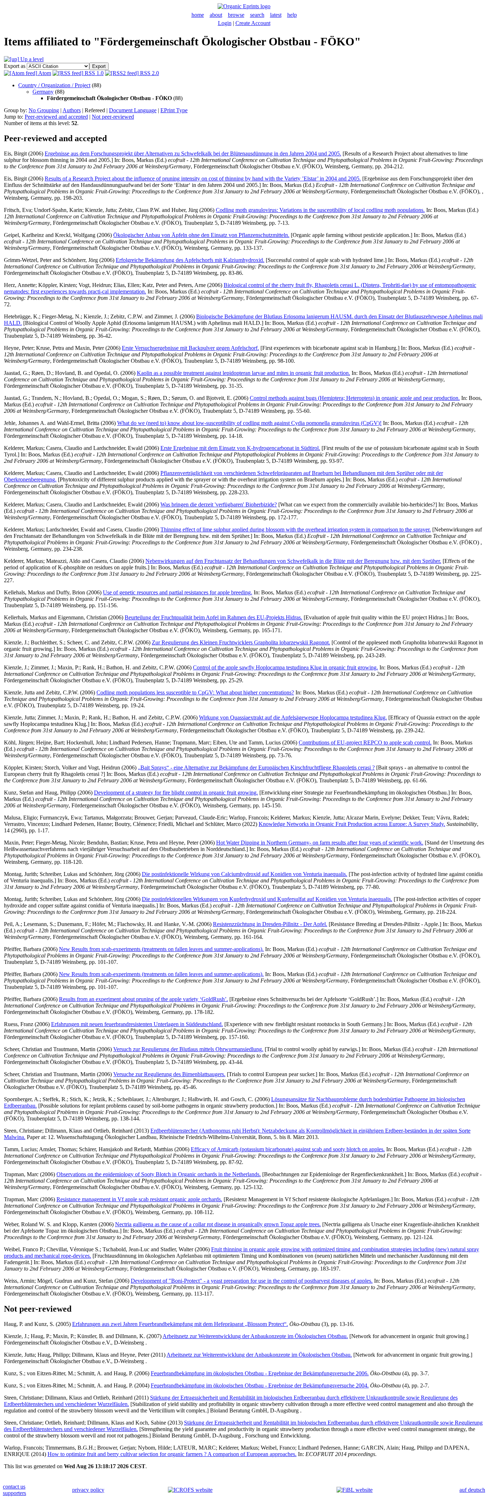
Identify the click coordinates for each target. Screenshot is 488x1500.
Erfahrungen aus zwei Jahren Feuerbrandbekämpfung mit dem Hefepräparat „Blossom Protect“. (180, 1324)
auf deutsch (472, 1490)
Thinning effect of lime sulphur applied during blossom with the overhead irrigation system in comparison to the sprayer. (295, 529)
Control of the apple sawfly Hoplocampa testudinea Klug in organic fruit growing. (285, 667)
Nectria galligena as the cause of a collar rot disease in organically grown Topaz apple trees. (218, 1224)
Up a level (31, 59)
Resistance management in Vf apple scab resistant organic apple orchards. (139, 1199)
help (292, 15)
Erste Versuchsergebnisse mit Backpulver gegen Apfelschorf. (190, 348)
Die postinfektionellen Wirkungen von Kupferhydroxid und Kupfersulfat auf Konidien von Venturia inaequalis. (267, 899)
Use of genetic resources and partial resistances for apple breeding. (177, 592)
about (216, 15)
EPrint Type (174, 110)
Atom (44, 73)
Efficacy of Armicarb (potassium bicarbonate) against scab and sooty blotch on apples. (288, 1149)
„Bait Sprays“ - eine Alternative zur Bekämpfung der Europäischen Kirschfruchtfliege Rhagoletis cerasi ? (256, 767)
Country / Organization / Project (54, 85)
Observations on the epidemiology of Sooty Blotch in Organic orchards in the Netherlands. (158, 1174)
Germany (43, 92)
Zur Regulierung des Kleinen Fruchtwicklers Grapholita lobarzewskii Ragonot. (241, 642)
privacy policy (88, 1490)
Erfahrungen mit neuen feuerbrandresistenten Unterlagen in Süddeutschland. (137, 1024)
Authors (72, 110)
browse (236, 15)
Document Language (132, 110)
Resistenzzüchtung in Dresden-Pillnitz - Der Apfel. (270, 924)
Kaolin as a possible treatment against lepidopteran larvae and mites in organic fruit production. (243, 373)
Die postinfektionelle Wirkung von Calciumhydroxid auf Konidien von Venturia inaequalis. (244, 874)
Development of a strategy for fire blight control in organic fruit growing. (176, 792)
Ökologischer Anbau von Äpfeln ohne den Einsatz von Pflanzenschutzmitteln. (201, 235)
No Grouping (44, 110)
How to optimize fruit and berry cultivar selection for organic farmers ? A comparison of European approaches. (172, 1454)
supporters (14, 1493)
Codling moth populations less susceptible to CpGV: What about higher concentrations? (195, 692)
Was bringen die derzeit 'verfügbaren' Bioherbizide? (218, 504)
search (257, 15)
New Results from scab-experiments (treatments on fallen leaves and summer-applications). (161, 949)
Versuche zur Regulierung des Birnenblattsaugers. (169, 1074)
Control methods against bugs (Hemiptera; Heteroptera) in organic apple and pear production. (355, 398)
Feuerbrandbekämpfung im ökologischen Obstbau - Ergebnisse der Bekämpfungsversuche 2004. (260, 1385)
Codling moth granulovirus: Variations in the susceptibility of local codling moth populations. (320, 210)
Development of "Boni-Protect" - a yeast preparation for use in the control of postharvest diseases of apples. (252, 1281)
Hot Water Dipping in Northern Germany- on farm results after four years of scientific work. (319, 843)
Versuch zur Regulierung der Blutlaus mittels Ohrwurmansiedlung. (188, 1049)
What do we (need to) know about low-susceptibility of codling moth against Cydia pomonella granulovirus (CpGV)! (249, 423)
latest (276, 15)
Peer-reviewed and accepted (56, 117)
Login (224, 23)
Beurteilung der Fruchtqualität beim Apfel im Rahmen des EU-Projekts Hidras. (213, 617)
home (197, 15)
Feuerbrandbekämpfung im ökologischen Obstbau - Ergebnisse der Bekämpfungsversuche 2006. (260, 1373)
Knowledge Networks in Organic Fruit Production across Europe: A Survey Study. (352, 824)
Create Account (252, 23)
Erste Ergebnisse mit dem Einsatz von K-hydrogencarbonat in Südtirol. (240, 448)
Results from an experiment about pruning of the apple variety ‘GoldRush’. (143, 999)
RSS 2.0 (149, 73)
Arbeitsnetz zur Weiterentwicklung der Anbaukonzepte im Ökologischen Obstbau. (255, 1336)
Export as (14, 66)
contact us (14, 1487)
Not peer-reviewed (113, 117)
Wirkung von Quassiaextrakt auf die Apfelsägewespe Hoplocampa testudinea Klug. (293, 717)
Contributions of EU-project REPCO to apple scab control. (365, 742)
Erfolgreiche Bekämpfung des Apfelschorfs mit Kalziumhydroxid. (190, 260)
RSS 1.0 (93, 73)
